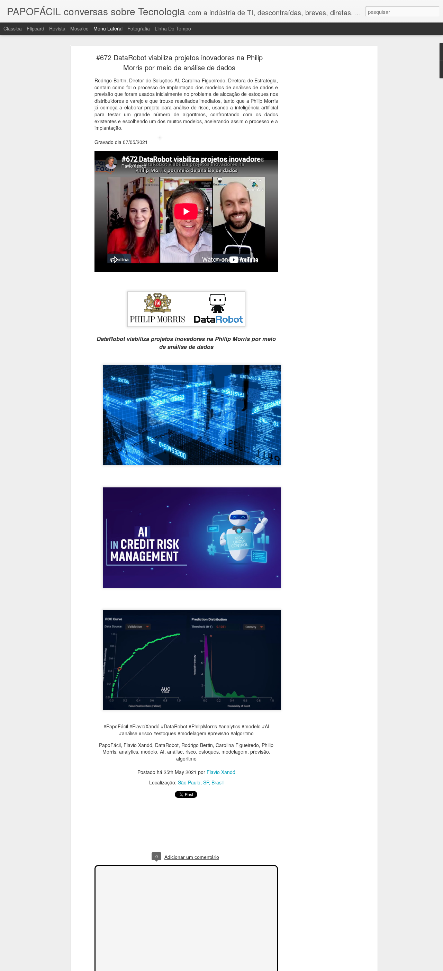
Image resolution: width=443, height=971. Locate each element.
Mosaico (79, 28)
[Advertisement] (316, 165)
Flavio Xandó (221, 771)
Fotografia (138, 28)
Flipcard (35, 28)
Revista (57, 28)
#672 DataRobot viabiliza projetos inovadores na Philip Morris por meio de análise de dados (179, 62)
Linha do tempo (173, 28)
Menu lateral (108, 28)
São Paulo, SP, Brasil (201, 782)
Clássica (12, 28)
